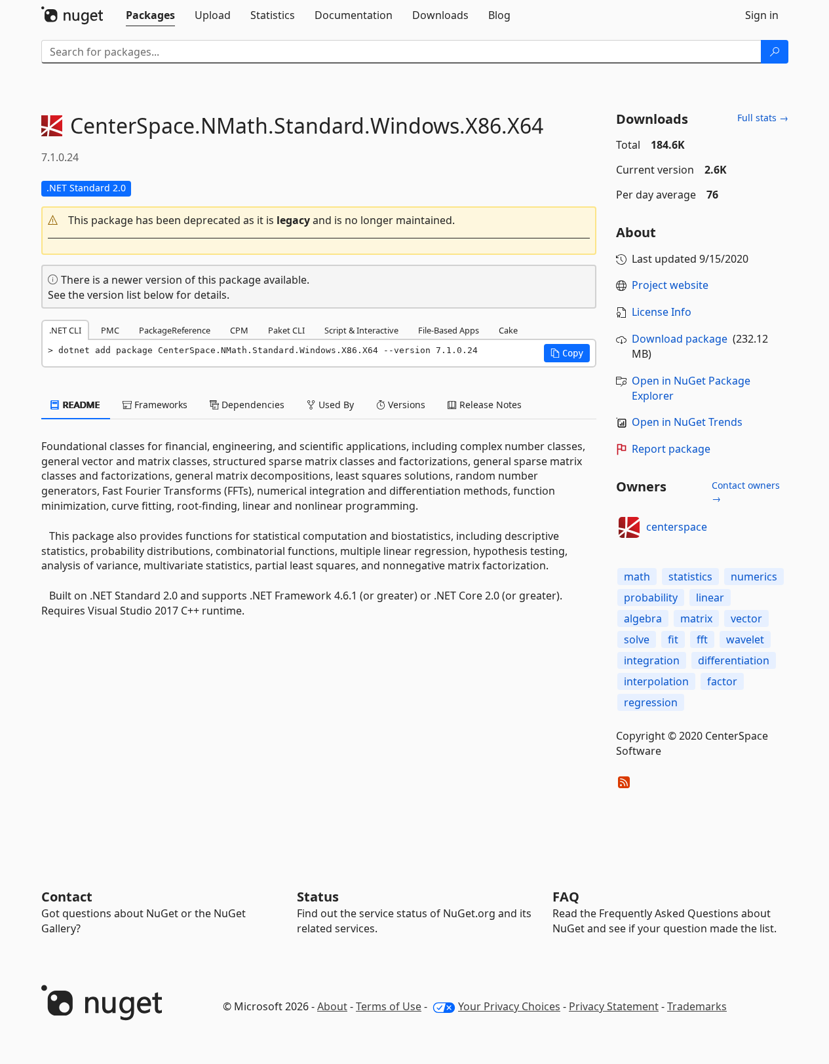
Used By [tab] (335, 404)
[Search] (774, 52)
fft (702, 639)
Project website (670, 285)
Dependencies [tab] (251, 404)
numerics (754, 576)
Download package (679, 339)
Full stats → (762, 117)
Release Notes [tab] (489, 404)
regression (651, 702)
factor (722, 681)
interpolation (656, 681)
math (637, 576)
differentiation (733, 660)
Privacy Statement (614, 1006)
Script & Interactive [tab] (361, 330)
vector (746, 618)
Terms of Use (388, 1006)
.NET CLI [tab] (65, 330)
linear (710, 597)
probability (651, 597)
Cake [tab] (508, 330)
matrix (696, 618)
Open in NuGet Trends (687, 422)
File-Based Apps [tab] (448, 330)
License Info (661, 312)
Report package (671, 449)
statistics (690, 576)
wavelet (745, 639)
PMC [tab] (110, 330)
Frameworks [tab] (159, 404)
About (332, 1006)
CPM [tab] (239, 330)
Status (318, 896)
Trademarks (697, 1006)
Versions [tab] (405, 404)
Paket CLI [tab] (286, 330)
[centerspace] (629, 527)
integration (652, 660)
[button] (319, 220)
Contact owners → (746, 491)
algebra (643, 618)
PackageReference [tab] (174, 330)
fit (673, 639)
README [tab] (80, 404)
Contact (66, 896)
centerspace (676, 527)
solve (636, 639)
